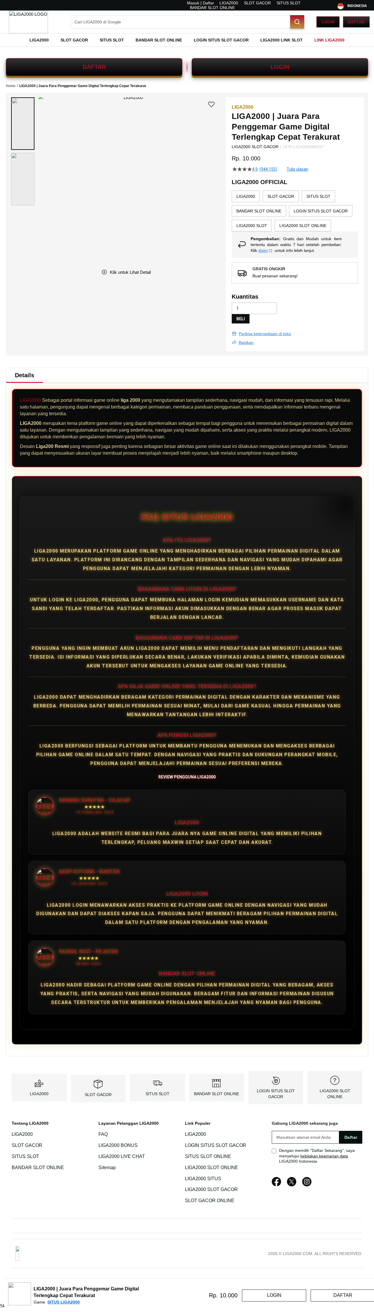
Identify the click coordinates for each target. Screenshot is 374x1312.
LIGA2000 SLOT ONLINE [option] (302, 225)
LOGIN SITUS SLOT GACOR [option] (321, 211)
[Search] (297, 22)
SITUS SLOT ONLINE (208, 1156)
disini (263, 250)
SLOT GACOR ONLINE (209, 1200)
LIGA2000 (228, 3)
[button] (22, 123)
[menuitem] (39, 40)
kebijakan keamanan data (324, 1156)
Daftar (356, 22)
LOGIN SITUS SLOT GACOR (215, 1145)
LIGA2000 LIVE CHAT (121, 1156)
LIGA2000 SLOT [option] (251, 225)
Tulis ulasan (297, 169)
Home (10, 86)
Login (328, 22)
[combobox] (187, 22)
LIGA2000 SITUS (203, 1178)
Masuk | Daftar (200, 3)
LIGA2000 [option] (245, 196)
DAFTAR (94, 67)
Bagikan (246, 342)
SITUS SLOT (289, 3)
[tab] (24, 375)
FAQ (103, 1134)
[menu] (187, 40)
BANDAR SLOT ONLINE (212, 7)
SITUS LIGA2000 (63, 1302)
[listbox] (295, 211)
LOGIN (280, 67)
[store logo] (28, 22)
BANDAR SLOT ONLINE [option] (258, 211)
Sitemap (107, 1167)
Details (24, 375)
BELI (240, 318)
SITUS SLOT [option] (318, 196)
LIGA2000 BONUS (118, 1145)
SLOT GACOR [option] (280, 196)
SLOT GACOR (257, 3)
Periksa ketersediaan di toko (265, 333)
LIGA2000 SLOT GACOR (211, 1189)
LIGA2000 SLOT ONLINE (211, 1167)
